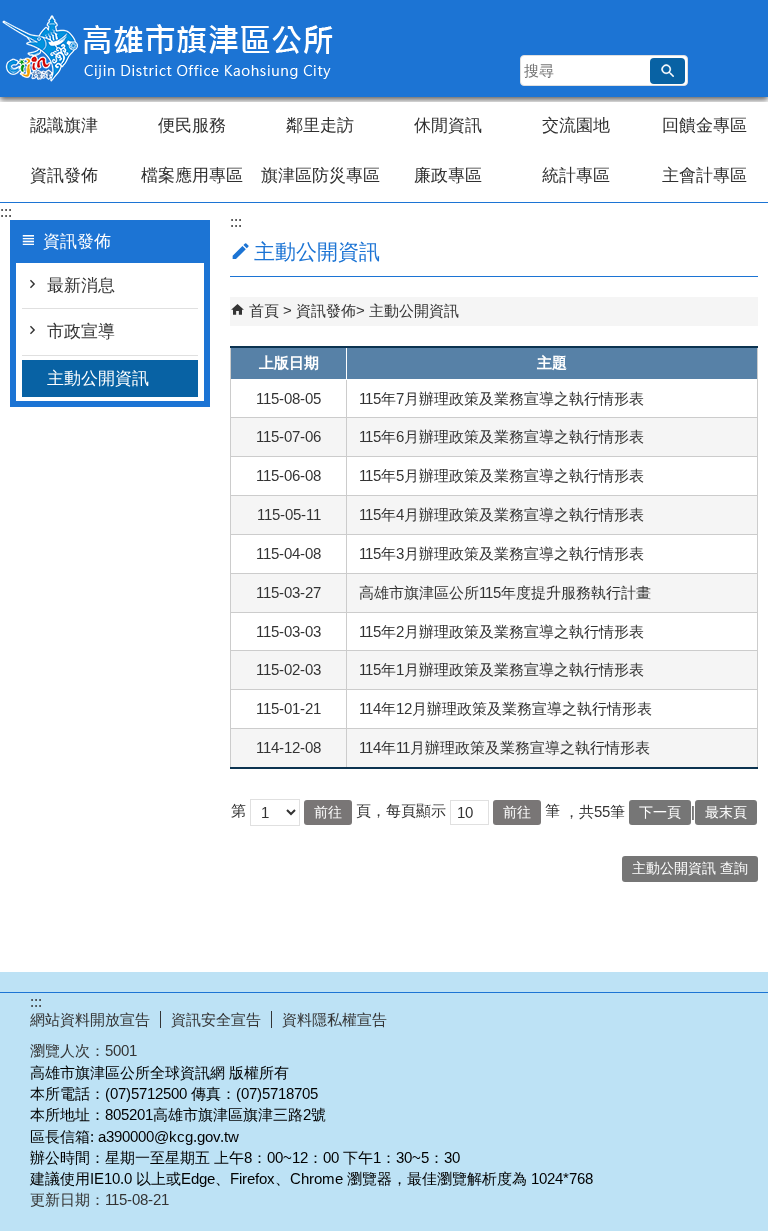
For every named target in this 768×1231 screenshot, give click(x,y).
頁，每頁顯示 (401, 810)
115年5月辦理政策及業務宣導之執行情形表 (501, 475)
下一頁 (660, 812)
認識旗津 (64, 125)
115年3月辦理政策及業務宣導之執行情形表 (501, 553)
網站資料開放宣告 (90, 1019)
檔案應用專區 (192, 175)
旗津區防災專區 (320, 175)
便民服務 (192, 125)
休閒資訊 (448, 125)
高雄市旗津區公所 (169, 48)
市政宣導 (81, 331)
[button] (667, 71)
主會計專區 (704, 175)
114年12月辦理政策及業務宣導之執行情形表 (505, 708)
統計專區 (576, 175)
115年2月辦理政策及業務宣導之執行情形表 (501, 631)
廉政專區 (448, 175)
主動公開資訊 (98, 378)
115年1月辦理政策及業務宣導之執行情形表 (501, 669)
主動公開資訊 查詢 (690, 868)
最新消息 (81, 285)
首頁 (264, 310)
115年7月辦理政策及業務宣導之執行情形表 (501, 398)
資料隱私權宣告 (334, 1019)
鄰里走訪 (320, 125)
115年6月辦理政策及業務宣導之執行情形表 (501, 436)
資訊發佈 (64, 175)
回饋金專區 (704, 125)
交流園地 (576, 125)
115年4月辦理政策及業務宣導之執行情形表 (501, 514)
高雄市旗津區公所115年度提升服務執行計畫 (505, 592)
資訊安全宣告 (216, 1019)
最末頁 (726, 812)
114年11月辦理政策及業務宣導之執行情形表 (504, 747)
